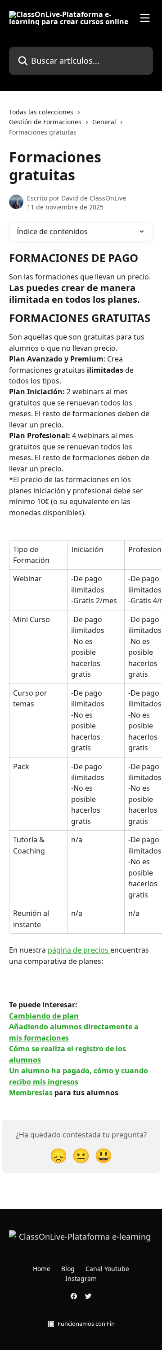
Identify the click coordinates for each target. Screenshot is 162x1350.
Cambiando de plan (44, 1016)
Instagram (81, 1278)
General (104, 122)
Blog (68, 1268)
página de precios (79, 950)
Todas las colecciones (41, 112)
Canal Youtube (107, 1268)
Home (41, 1268)
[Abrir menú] (145, 18)
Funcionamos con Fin (86, 1324)
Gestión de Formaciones (45, 122)
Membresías (31, 1092)
